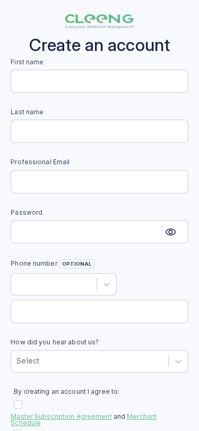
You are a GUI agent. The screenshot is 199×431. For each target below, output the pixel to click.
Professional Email (40, 162)
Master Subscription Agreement (61, 416)
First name (27, 62)
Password (26, 212)
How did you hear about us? (55, 342)
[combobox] (17, 284)
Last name (27, 112)
